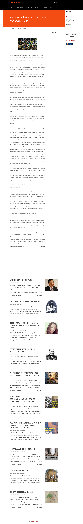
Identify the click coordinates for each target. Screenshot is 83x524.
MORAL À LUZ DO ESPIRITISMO (22, 449)
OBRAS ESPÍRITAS (29, 7)
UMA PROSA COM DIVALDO (21, 280)
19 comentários (19, 507)
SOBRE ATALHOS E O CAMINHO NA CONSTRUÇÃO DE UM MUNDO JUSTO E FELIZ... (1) (25, 325)
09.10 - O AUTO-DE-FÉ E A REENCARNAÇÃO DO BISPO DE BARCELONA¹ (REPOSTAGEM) (22, 399)
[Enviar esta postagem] (25, 246)
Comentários (71, 22)
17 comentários (19, 416)
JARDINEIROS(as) (20, 7)
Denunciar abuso (69, 16)
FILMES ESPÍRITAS (44, 7)
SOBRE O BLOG (12, 7)
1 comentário (18, 390)
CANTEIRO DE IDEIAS (15, 2)
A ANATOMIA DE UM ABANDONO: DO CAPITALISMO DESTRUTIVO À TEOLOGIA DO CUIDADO (25, 425)
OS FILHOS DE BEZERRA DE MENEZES (25, 301)
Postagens (71, 20)
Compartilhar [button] (53, 32)
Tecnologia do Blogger (34, 521)
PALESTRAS (36, 7)
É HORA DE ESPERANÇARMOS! (22, 492)
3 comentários (19, 366)
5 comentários (19, 295)
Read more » (39, 295)
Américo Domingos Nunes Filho (18, 246)
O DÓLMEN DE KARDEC (19, 470)
